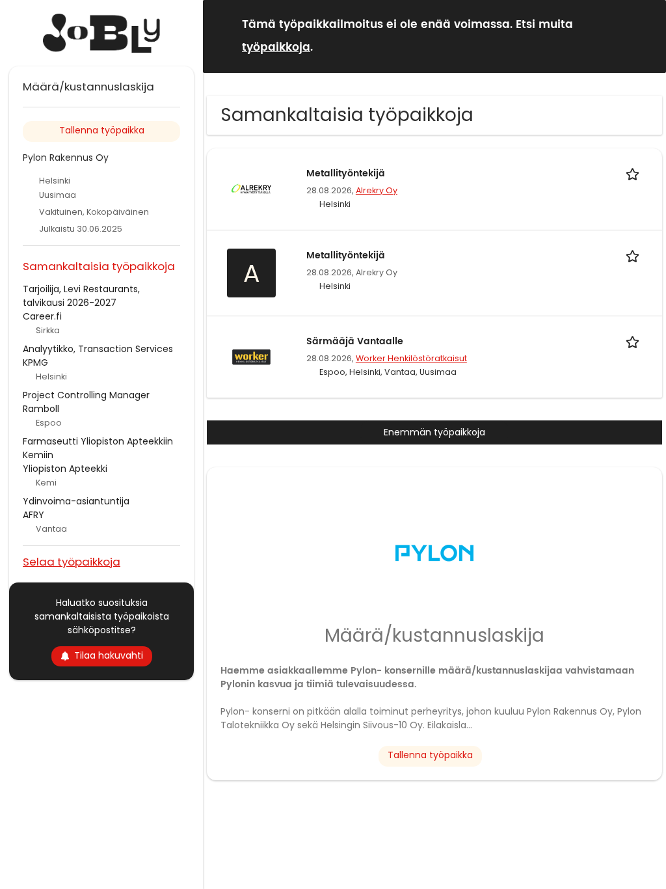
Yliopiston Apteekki (65, 468)
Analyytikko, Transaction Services (98, 348)
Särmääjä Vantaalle (354, 341)
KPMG (35, 362)
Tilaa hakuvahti (108, 655)
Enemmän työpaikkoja (434, 432)
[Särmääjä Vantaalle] (251, 355)
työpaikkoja (276, 47)
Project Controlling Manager (86, 395)
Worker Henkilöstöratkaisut (411, 358)
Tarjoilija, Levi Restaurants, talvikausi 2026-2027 (81, 295)
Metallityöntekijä (345, 173)
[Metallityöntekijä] (251, 188)
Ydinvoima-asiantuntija (76, 501)
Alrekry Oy (376, 190)
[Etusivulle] (101, 33)
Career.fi (42, 316)
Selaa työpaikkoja (71, 561)
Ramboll (41, 408)
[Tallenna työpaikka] (635, 173)
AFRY (33, 514)
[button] (645, 35)
